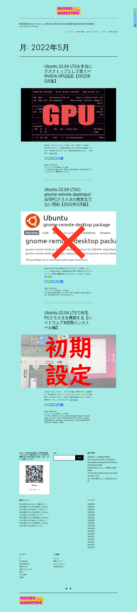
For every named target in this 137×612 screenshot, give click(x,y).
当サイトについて (92, 32)
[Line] (135, 13)
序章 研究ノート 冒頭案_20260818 (99, 457)
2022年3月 (91, 525)
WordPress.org (58, 566)
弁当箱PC (55, 422)
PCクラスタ (65, 292)
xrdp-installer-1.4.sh (53, 294)
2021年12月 (91, 528)
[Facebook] (135, 16)
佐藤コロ (40, 504)
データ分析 (65, 167)
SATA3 (80, 418)
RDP (71, 292)
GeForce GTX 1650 (53, 169)
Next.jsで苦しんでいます (27, 504)
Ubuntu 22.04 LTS (84, 169)
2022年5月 (91, 523)
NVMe (46, 418)
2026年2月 (91, 512)
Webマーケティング (25, 569)
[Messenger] (135, 19)
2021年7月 (91, 536)
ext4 (62, 415)
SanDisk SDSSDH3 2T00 (69, 418)
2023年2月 (91, 517)
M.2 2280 (87, 415)
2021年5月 (91, 542)
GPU (61, 169)
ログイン (56, 558)
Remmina (76, 292)
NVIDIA (66, 169)
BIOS (49, 415)
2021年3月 (91, 547)
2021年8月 (91, 534)
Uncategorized (24, 564)
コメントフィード (59, 564)
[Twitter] (135, 9)
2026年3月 (91, 509)
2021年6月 (91, 539)
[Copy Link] (135, 22)
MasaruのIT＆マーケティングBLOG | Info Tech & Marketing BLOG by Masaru (56, 24)
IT (51, 167)
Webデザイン (23, 566)
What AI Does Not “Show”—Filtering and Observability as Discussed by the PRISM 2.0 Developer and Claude (102, 462)
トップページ (69, 32)
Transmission (59, 420)
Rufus (59, 418)
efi (59, 415)
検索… (55, 453)
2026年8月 (91, 504)
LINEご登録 (80, 32)
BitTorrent (54, 415)
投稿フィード (57, 561)
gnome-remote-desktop (53, 292)
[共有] (135, 25)
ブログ (103, 32)
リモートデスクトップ (66, 294)
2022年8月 (91, 520)
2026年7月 (91, 506)
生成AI (21, 577)
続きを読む (53, 153)
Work (21, 572)
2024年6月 (91, 515)
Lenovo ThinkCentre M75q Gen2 (74, 415)
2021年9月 (91, 531)
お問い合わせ (113, 32)
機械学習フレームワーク (63, 171)
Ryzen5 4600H (73, 169)
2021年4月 (91, 544)
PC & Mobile (57, 167)
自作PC (61, 422)
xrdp (45, 294)
